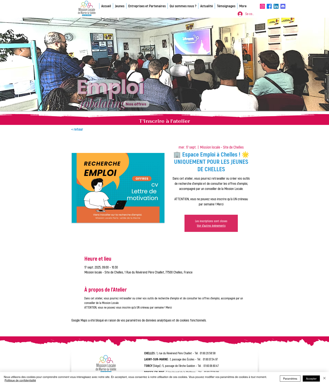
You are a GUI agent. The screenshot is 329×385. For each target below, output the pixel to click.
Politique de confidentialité (20, 380)
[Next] (307, 55)
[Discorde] (282, 6)
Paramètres (290, 378)
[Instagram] (262, 6)
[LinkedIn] (276, 6)
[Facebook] (269, 6)
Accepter (311, 378)
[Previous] (22, 55)
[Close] (324, 378)
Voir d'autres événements (211, 225)
